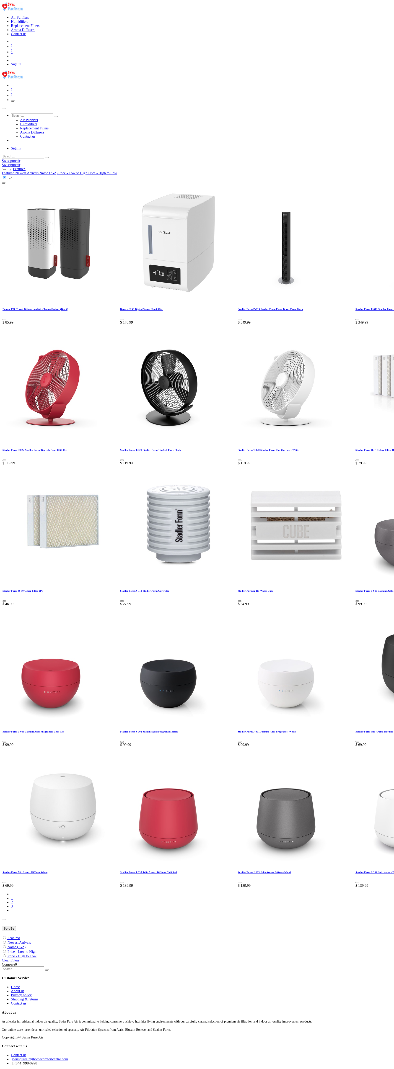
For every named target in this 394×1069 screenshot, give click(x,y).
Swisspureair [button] (11, 161)
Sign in (16, 64)
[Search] (56, 116)
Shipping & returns (24, 999)
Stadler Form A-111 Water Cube (255, 590)
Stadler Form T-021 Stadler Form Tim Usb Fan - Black (150, 450)
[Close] (3, 108)
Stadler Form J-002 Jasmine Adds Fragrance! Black (149, 731)
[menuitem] (20, 17)
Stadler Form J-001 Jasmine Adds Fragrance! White (267, 731)
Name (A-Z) (17, 947)
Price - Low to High (22, 951)
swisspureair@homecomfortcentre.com (40, 1059)
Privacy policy (21, 995)
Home (15, 987)
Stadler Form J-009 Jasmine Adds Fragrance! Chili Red (33, 731)
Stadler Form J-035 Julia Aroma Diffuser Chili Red (148, 872)
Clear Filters (10, 960)
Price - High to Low (22, 956)
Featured (14, 938)
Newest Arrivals (19, 942)
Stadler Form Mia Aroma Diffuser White (25, 872)
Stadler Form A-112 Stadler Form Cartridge (144, 590)
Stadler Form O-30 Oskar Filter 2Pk (23, 590)
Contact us (18, 1003)
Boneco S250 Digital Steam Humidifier (141, 309)
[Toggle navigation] (13, 101)
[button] (19, 169)
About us (17, 991)
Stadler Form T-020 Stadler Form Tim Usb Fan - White (268, 450)
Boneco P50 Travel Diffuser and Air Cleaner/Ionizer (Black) (35, 309)
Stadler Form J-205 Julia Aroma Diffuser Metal (264, 872)
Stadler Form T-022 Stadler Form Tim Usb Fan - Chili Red (35, 450)
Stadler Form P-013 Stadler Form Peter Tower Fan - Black (270, 309)
